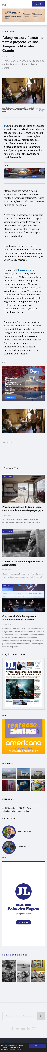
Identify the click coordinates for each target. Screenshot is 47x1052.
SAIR (38, 4)
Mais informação (15, 1049)
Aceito (37, 1046)
